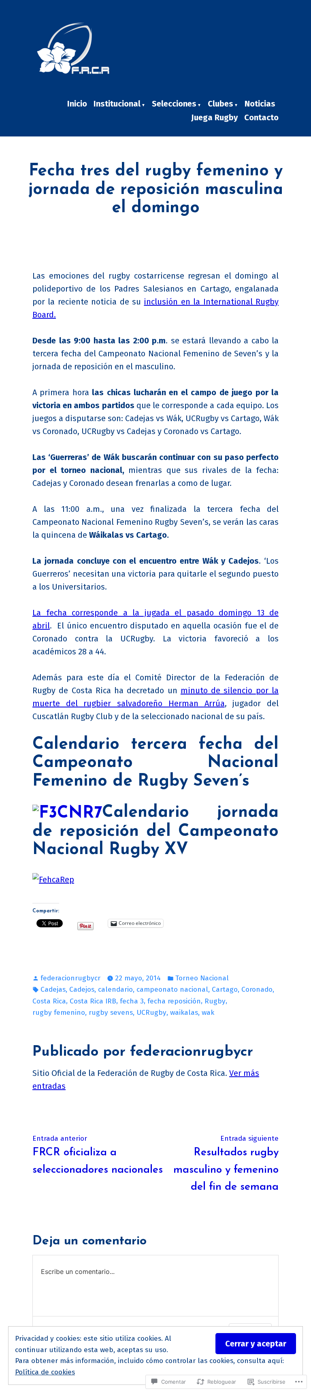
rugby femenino (58, 1012)
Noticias (260, 104)
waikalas (184, 1012)
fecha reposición (174, 1001)
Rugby (215, 1001)
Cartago (225, 989)
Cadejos (81, 989)
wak (208, 1012)
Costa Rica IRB (93, 1001)
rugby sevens (111, 1012)
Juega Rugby (214, 117)
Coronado (257, 989)
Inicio (77, 104)
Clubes (220, 104)
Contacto (261, 117)
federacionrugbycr (70, 978)
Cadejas (53, 989)
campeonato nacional (172, 989)
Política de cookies (45, 1372)
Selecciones (174, 104)
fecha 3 (132, 1001)
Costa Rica (49, 1001)
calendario (115, 989)
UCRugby (151, 1012)
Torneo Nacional (202, 978)
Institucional (117, 104)
